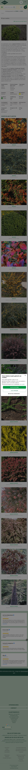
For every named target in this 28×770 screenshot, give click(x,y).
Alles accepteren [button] (14, 387)
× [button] (25, 375)
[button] (14, 393)
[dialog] (14, 385)
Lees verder (22, 384)
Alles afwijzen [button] (14, 390)
